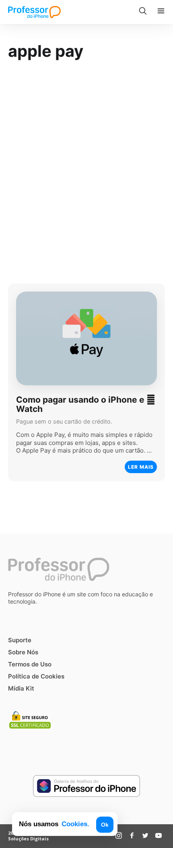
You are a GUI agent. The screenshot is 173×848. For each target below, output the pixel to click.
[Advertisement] (86, 168)
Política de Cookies (36, 676)
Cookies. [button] (75, 823)
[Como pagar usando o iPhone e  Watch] (86, 338)
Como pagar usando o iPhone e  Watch (85, 404)
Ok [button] (105, 824)
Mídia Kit (21, 688)
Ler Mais (141, 466)
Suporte (19, 640)
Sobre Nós (23, 652)
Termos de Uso (29, 664)
